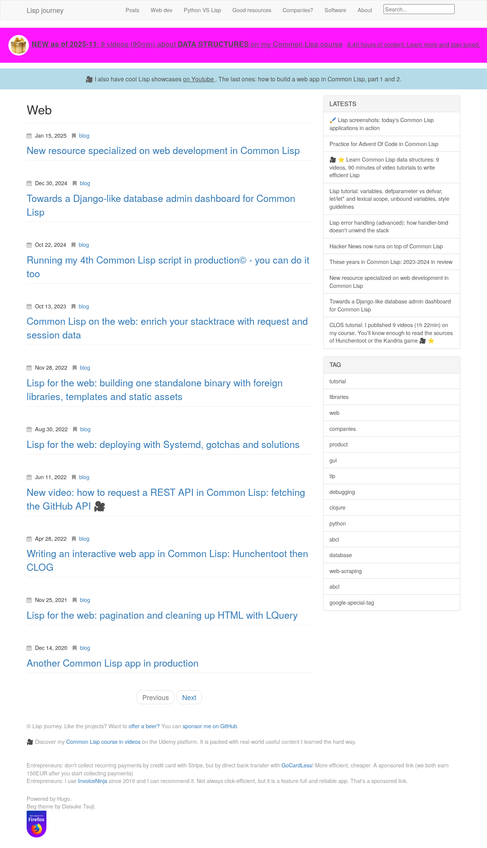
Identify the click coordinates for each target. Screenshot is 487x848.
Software (335, 10)
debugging (342, 491)
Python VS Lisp (202, 10)
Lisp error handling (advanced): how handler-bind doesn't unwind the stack (388, 226)
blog (84, 135)
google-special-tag (351, 602)
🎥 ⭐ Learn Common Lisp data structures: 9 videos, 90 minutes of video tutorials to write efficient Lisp (384, 167)
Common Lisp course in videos (103, 741)
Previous (155, 697)
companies (342, 428)
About (365, 10)
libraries (339, 396)
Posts (132, 10)
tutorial (337, 381)
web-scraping (345, 571)
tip (332, 476)
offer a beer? (144, 726)
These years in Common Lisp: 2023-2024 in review (390, 261)
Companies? (298, 10)
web (334, 412)
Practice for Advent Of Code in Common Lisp (383, 144)
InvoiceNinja (92, 780)
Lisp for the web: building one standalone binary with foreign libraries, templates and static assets (155, 389)
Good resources (251, 10)
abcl (334, 586)
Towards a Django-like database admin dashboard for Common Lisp (390, 305)
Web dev (161, 10)
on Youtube (199, 79)
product (338, 444)
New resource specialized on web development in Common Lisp (163, 150)
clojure (337, 507)
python (337, 523)
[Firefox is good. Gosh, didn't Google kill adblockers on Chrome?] (36, 823)
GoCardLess (297, 765)
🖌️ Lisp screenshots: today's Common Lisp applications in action (381, 124)
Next (189, 697)
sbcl (334, 539)
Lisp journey (45, 10)
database (340, 555)
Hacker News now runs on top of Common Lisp (386, 246)
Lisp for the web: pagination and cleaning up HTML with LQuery (162, 614)
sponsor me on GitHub (210, 726)
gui (333, 460)
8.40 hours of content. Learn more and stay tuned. (413, 44)
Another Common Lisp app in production (113, 662)
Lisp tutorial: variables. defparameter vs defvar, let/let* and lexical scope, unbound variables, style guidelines (389, 198)
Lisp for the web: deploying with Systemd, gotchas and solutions (163, 444)
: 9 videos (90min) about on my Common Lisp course (187, 43)
